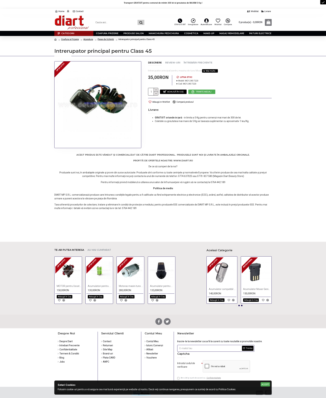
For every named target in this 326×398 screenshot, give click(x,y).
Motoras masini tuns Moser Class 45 (131, 286)
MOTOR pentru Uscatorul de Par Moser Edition (69, 286)
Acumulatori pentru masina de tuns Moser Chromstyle (100, 286)
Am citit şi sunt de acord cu (201, 378)
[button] (236, 305)
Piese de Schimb (106, 39)
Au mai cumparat (99, 250)
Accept (265, 384)
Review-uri (172, 62)
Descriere (155, 62)
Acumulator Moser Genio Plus (257, 289)
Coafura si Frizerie (70, 39)
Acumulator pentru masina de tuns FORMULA (162, 286)
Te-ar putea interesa (69, 250)
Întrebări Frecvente (198, 62)
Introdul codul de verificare (186, 365)
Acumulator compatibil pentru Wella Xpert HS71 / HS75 (222, 289)
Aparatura (88, 39)
